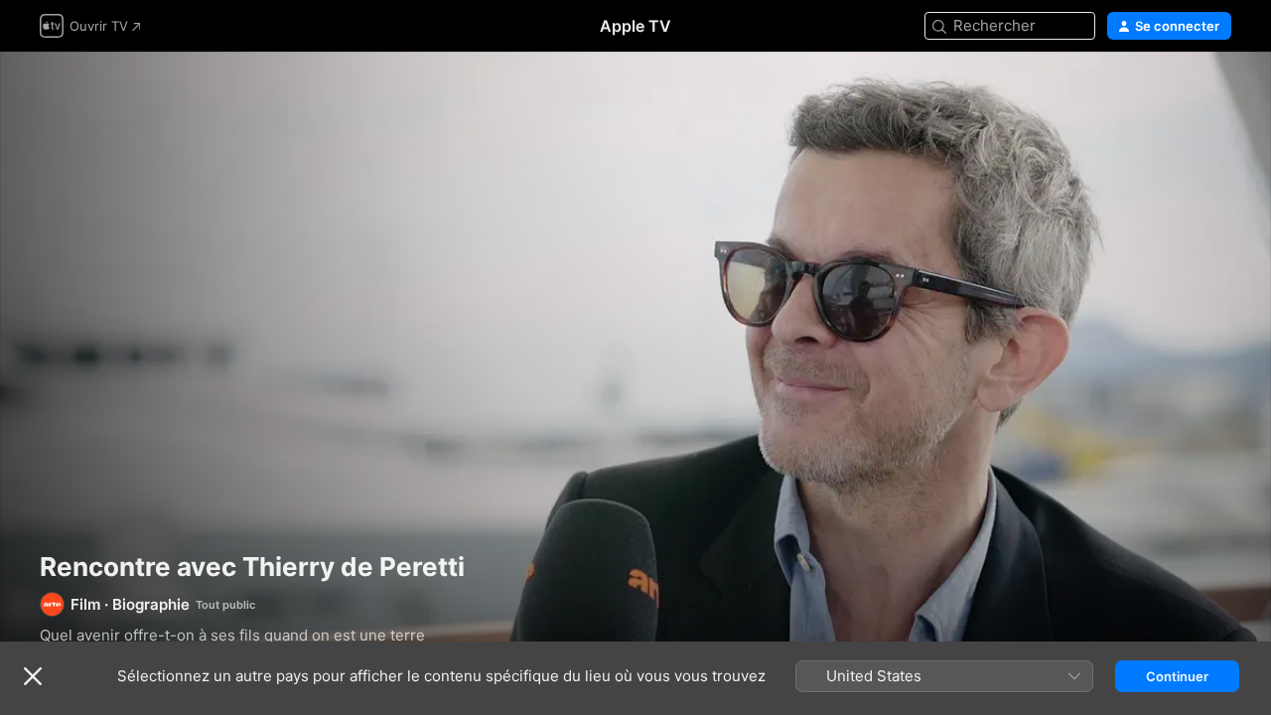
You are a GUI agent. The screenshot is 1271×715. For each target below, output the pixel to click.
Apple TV (635, 26)
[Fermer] (33, 676)
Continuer (1177, 676)
